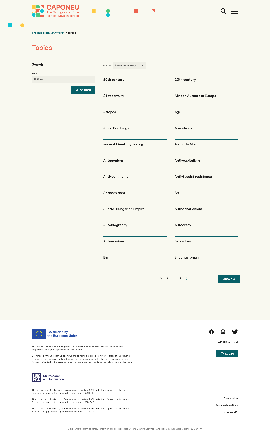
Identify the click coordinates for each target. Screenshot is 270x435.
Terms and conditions (227, 405)
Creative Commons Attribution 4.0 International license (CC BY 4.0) (169, 428)
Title (34, 74)
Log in (229, 353)
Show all (229, 278)
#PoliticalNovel (228, 342)
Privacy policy (230, 398)
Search (85, 90)
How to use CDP (230, 412)
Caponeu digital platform (48, 33)
